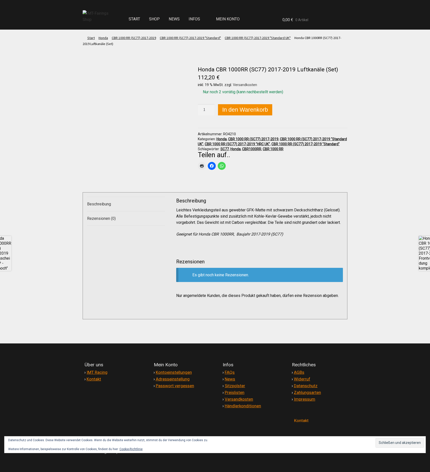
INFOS (194, 19)
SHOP (154, 19)
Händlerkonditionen (243, 405)
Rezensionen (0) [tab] (101, 218)
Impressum (304, 399)
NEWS (174, 19)
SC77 (224, 149)
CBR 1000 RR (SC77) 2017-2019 (134, 38)
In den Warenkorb (245, 109)
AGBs (299, 372)
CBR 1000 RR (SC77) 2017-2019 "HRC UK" (237, 144)
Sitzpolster (235, 385)
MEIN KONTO (228, 19)
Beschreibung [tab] (99, 204)
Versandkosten (245, 85)
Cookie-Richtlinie (131, 449)
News (230, 379)
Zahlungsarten (307, 392)
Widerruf (302, 379)
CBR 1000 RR (273, 149)
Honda (103, 38)
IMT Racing (97, 372)
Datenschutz (306, 385)
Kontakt (94, 379)
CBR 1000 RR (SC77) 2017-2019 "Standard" (190, 38)
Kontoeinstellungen (174, 372)
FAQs (230, 372)
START (134, 19)
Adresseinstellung (173, 379)
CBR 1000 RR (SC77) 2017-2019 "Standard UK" (258, 38)
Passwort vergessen (175, 385)
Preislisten (234, 392)
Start (91, 38)
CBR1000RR (251, 149)
